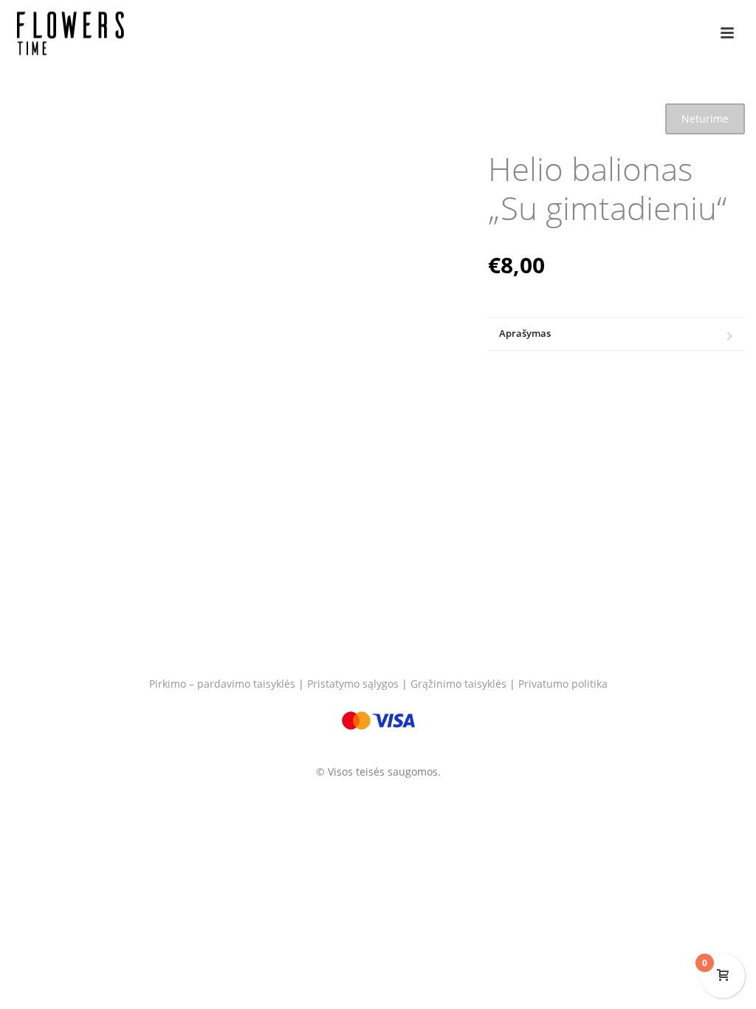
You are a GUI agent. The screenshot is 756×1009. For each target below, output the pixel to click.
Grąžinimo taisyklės (458, 684)
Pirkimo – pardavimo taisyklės (222, 684)
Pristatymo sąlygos (353, 684)
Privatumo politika (563, 684)
